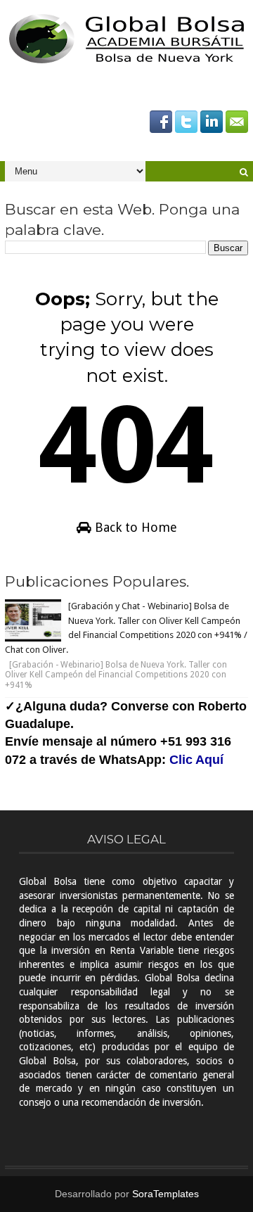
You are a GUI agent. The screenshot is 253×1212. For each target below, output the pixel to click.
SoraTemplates (165, 1193)
